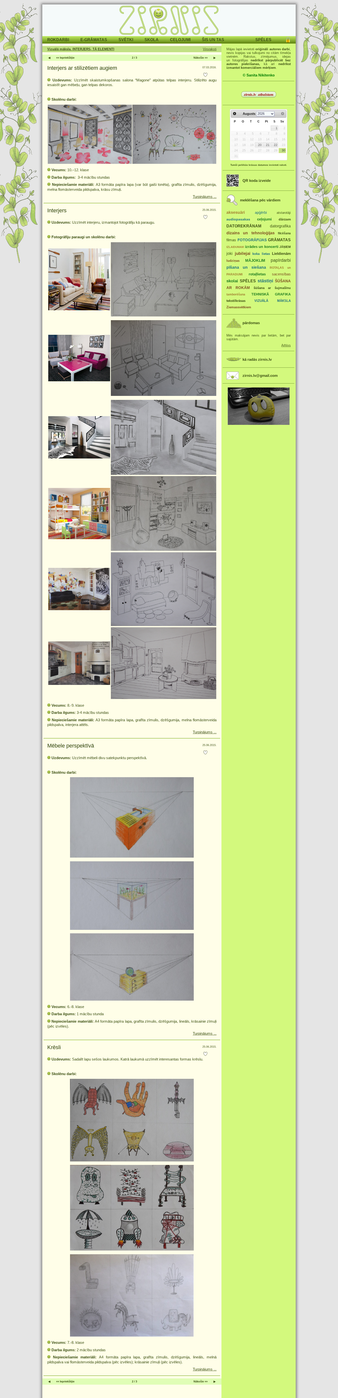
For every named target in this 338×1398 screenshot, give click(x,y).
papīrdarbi (281, 260)
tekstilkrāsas (235, 301)
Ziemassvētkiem (238, 307)
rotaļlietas (257, 274)
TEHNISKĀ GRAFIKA (271, 294)
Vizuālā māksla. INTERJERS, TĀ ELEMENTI (80, 49)
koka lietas (261, 254)
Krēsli (54, 1047)
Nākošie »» (200, 57)
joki (229, 253)
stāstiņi (265, 280)
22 (275, 145)
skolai (232, 281)
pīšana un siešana (246, 267)
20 (260, 145)
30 (283, 150)
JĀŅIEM (285, 247)
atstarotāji (284, 213)
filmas (231, 240)
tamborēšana (235, 294)
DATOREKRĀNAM (243, 226)
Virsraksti (210, 49)
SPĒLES (248, 281)
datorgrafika (280, 226)
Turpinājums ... (205, 196)
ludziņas (233, 261)
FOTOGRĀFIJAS (252, 240)
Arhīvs (286, 345)
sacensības (281, 274)
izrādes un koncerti (261, 246)
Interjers (57, 210)
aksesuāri (235, 212)
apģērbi (261, 212)
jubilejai (242, 253)
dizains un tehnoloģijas (250, 233)
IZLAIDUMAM (235, 246)
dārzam (285, 219)
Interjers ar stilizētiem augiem (82, 68)
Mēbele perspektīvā (70, 746)
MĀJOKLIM (255, 260)
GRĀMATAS (279, 240)
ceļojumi (264, 219)
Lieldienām (281, 253)
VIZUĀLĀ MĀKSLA (272, 301)
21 (267, 145)
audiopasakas (238, 219)
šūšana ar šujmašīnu (272, 288)
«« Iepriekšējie (65, 57)
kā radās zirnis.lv (257, 360)
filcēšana (284, 233)
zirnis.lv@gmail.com (260, 376)
